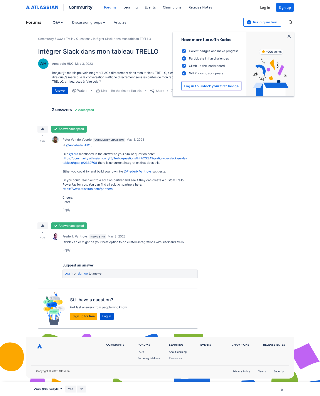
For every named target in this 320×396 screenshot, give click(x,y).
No (81, 389)
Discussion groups (87, 22)
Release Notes (200, 7)
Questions (83, 39)
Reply (66, 210)
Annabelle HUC (62, 63)
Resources (175, 358)
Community (81, 7)
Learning (130, 7)
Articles (120, 22)
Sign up (285, 7)
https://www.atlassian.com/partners (87, 189)
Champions (172, 7)
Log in (265, 7)
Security (279, 371)
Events (150, 7)
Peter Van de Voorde (77, 139)
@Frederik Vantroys (138, 171)
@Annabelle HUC (78, 145)
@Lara (73, 154)
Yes (70, 389)
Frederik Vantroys (75, 236)
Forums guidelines (149, 358)
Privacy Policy (241, 371)
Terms (262, 371)
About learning (178, 351)
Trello (70, 39)
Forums (110, 7)
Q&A (57, 22)
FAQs (141, 351)
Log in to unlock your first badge (211, 86)
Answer (60, 90)
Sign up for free (84, 316)
